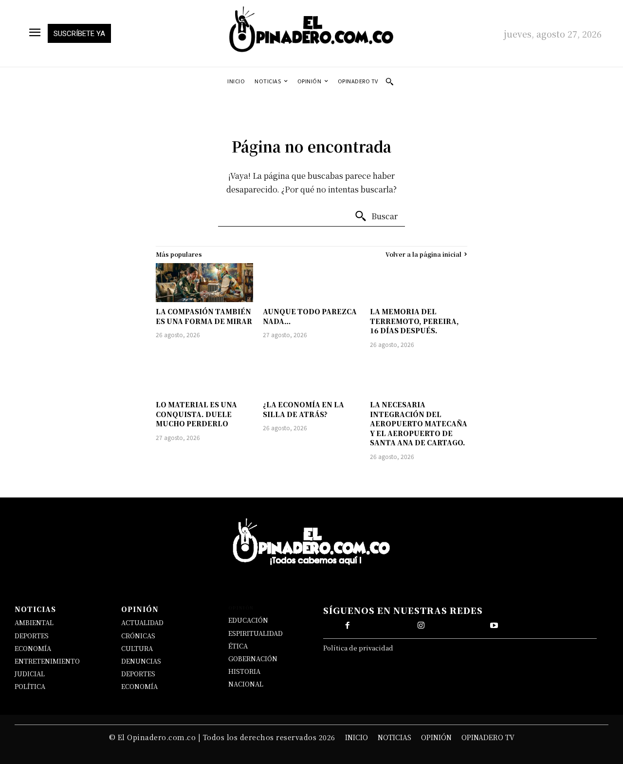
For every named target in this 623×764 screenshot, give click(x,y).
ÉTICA (238, 645)
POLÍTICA (30, 686)
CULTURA (137, 648)
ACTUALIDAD (142, 622)
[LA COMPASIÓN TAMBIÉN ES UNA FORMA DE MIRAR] (204, 282)
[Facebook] (347, 625)
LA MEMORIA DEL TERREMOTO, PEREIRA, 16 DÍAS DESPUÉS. (414, 320)
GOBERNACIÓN (252, 658)
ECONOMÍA (33, 648)
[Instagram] (421, 625)
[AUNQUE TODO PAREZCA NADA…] (311, 282)
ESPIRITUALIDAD (255, 633)
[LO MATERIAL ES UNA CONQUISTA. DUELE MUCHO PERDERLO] (204, 375)
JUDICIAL (30, 673)
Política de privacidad (358, 647)
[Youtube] (494, 625)
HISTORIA (244, 671)
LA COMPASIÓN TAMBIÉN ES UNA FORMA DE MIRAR (204, 316)
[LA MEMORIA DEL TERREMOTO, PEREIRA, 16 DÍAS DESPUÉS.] (418, 282)
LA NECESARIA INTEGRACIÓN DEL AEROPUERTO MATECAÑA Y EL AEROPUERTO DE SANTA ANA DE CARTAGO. (418, 423)
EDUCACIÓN (248, 620)
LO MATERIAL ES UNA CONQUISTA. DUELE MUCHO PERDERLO (196, 414)
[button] (389, 81)
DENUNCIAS (141, 661)
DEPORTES (32, 635)
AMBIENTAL (34, 622)
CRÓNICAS (138, 635)
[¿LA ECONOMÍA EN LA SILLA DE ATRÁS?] (311, 375)
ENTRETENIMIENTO (47, 661)
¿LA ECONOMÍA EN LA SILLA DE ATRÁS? (303, 409)
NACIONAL (245, 683)
